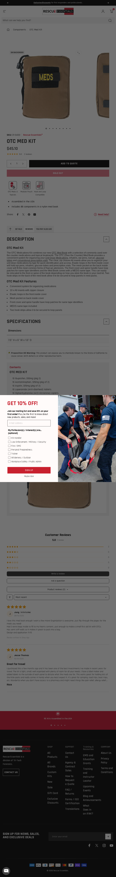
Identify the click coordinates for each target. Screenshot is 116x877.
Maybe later (29, 476)
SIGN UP (29, 470)
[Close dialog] (113, 397)
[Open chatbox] (6, 871)
